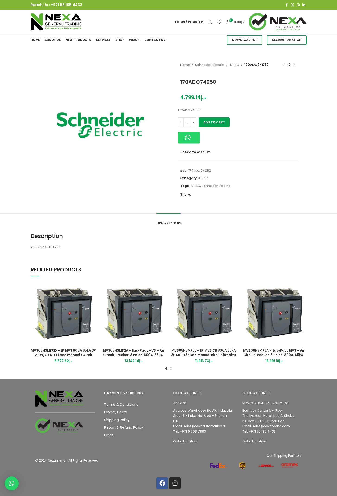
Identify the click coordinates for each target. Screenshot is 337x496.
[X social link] (293, 5)
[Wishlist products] (219, 21)
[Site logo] (56, 21)
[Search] (209, 21)
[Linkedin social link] (304, 5)
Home (185, 64)
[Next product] (294, 65)
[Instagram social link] (298, 5)
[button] (189, 137)
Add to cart (214, 122)
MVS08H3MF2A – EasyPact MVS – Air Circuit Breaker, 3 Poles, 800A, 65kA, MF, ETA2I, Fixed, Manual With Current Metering (133, 357)
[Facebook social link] (287, 5)
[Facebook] (162, 483)
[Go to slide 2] (171, 368)
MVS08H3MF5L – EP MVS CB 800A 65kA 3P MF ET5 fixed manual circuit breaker (203, 352)
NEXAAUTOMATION (287, 40)
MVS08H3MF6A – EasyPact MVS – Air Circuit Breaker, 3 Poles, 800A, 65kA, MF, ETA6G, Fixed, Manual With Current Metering (273, 357)
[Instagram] (175, 483)
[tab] (168, 220)
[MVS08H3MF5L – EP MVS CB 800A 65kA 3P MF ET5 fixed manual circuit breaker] (203, 313)
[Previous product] (283, 65)
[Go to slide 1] (166, 368)
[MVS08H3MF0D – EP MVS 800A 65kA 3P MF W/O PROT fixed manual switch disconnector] (63, 313)
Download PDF (244, 40)
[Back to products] (289, 65)
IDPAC (234, 64)
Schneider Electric (209, 64)
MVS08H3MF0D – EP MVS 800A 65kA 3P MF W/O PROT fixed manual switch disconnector (63, 355)
